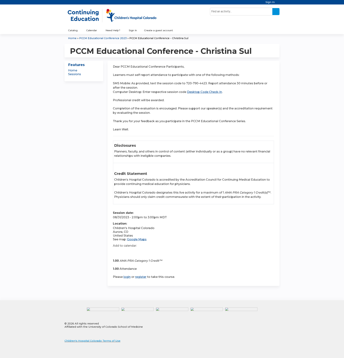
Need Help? (113, 30)
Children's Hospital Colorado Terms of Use (92, 340)
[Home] (115, 15)
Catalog (73, 30)
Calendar (91, 30)
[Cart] (278, 3)
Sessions (74, 74)
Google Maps (137, 239)
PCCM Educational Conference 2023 (103, 38)
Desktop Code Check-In (204, 92)
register (140, 277)
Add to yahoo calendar (124, 252)
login (127, 277)
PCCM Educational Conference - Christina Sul (158, 38)
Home (72, 38)
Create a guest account (158, 30)
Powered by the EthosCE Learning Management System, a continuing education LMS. (267, 352)
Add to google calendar (116, 252)
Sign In (270, 2)
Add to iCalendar (132, 251)
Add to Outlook (141, 252)
